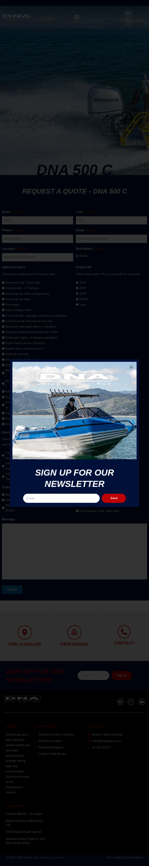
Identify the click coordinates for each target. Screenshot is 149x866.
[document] (74, 433)
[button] (131, 367)
